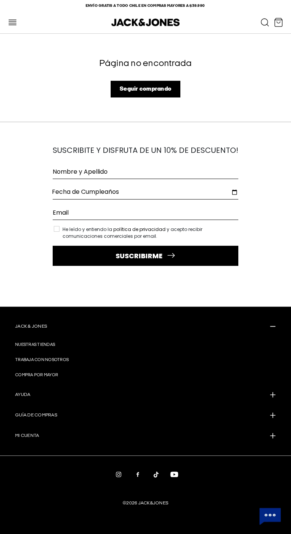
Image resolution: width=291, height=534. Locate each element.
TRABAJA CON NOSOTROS (42, 359)
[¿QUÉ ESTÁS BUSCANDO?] (265, 22)
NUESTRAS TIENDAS (35, 344)
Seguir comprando (145, 89)
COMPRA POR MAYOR (36, 374)
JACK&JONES (153, 503)
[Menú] (12, 22)
